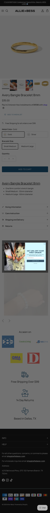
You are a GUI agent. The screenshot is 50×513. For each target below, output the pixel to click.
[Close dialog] (44, 244)
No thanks (35, 263)
